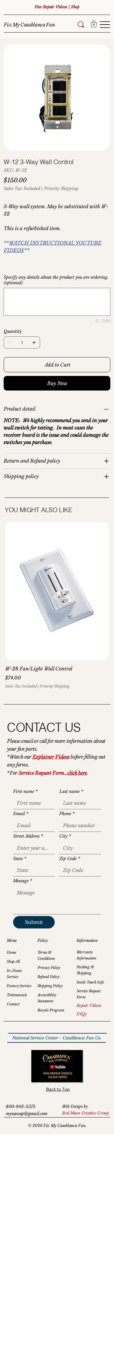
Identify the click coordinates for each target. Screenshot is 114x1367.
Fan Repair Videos (51, 6)
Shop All (13, 961)
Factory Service (19, 985)
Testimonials (17, 995)
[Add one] (34, 342)
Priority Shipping (55, 686)
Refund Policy (48, 976)
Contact (13, 1004)
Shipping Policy (50, 985)
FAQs (82, 1014)
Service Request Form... (43, 773)
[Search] (80, 24)
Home (11, 952)
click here (77, 773)
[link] (94, 23)
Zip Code (69, 858)
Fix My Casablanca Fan (29, 25)
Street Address (28, 836)
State (19, 858)
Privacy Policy (48, 967)
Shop (75, 6)
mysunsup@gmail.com (26, 1113)
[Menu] (105, 24)
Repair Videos (89, 1005)
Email (20, 813)
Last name (71, 791)
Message (22, 880)
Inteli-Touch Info (90, 982)
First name (25, 791)
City (65, 836)
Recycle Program (50, 1010)
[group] (57, 605)
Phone (66, 813)
